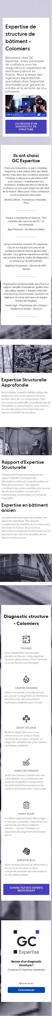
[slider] (23, 114)
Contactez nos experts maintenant (26, 889)
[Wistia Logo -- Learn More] (38, 114)
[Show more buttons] (44, 114)
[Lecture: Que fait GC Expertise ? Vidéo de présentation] (26, 103)
